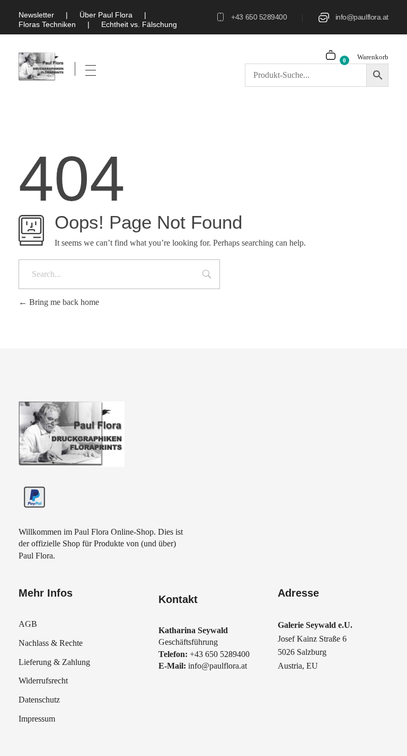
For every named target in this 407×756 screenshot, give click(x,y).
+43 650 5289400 (259, 17)
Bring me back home (63, 302)
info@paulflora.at (361, 17)
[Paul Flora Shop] (42, 66)
